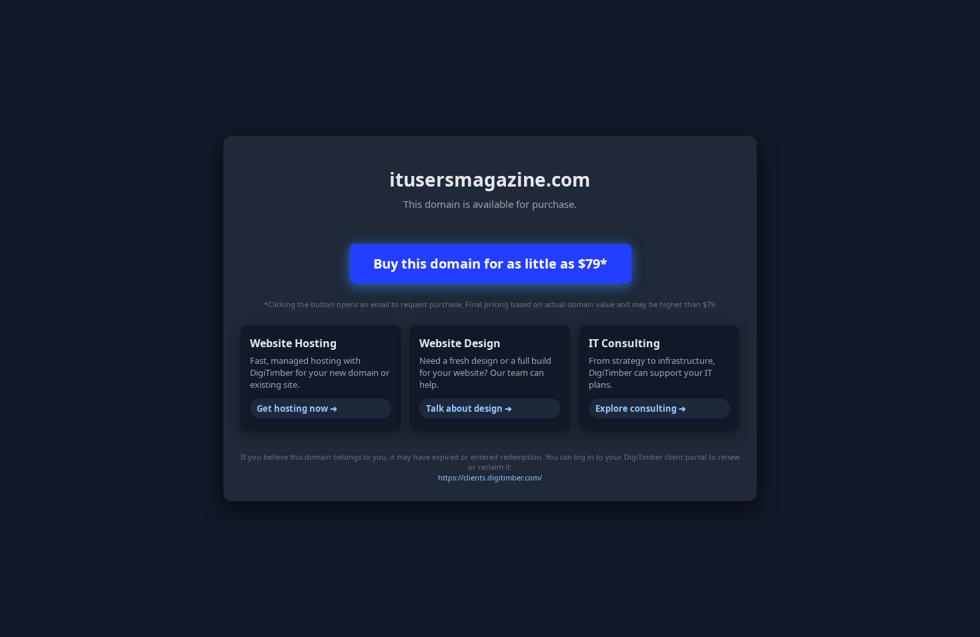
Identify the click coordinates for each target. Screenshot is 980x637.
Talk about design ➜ (469, 408)
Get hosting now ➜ (297, 408)
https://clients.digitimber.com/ (490, 477)
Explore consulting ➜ (640, 408)
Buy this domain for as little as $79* (490, 264)
